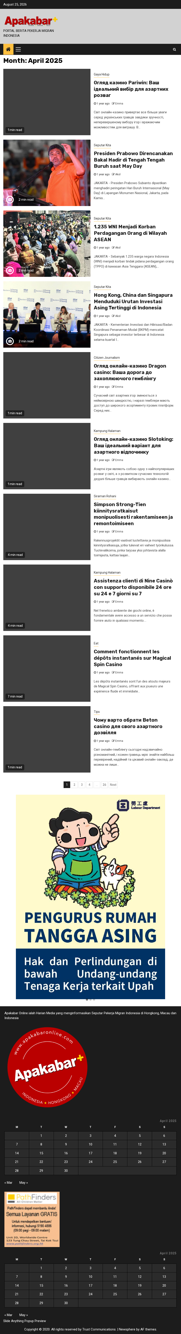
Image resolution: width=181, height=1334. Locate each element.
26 (104, 785)
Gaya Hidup (101, 74)
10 (90, 1144)
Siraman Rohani (105, 496)
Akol (118, 174)
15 (41, 1153)
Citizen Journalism (107, 357)
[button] (87, 1000)
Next (113, 785)
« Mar (8, 1183)
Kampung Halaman (107, 431)
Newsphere (127, 1329)
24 (90, 1162)
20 (164, 1153)
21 (17, 1162)
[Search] (174, 49)
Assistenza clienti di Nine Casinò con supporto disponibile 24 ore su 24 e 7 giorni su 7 (133, 587)
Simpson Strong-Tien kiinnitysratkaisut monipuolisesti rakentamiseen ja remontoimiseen (133, 513)
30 (66, 1171)
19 (139, 1153)
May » (23, 1183)
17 (90, 1153)
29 (41, 1171)
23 (66, 1162)
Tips (97, 711)
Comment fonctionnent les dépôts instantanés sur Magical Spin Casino (132, 658)
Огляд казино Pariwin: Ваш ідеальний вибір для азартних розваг (131, 89)
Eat (96, 643)
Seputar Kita (102, 145)
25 (115, 1162)
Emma (119, 103)
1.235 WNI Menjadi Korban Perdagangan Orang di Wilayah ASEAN (130, 233)
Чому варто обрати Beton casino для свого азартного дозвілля (128, 726)
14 (17, 1153)
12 (139, 1144)
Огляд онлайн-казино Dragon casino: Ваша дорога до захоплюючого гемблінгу (130, 372)
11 (115, 1144)
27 (164, 1162)
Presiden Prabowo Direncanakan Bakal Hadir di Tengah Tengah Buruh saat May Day (133, 159)
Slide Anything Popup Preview (24, 1321)
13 (164, 1144)
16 (66, 1153)
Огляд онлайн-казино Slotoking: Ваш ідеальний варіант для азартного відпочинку (133, 445)
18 (115, 1153)
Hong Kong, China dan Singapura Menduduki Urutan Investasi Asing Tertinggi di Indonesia (133, 301)
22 (41, 1162)
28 (17, 1171)
